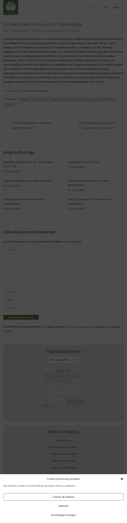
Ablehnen (64, 506)
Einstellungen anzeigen (63, 515)
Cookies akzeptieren (63, 496)
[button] (122, 479)
